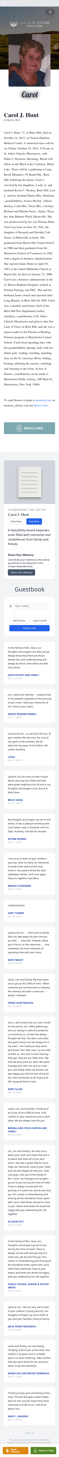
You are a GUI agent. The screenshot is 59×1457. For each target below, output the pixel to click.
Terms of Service (38, 1442)
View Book (16, 521)
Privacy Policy (20, 1442)
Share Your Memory (21, 572)
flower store (41, 405)
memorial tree (43, 400)
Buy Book (34, 521)
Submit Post (29, 628)
